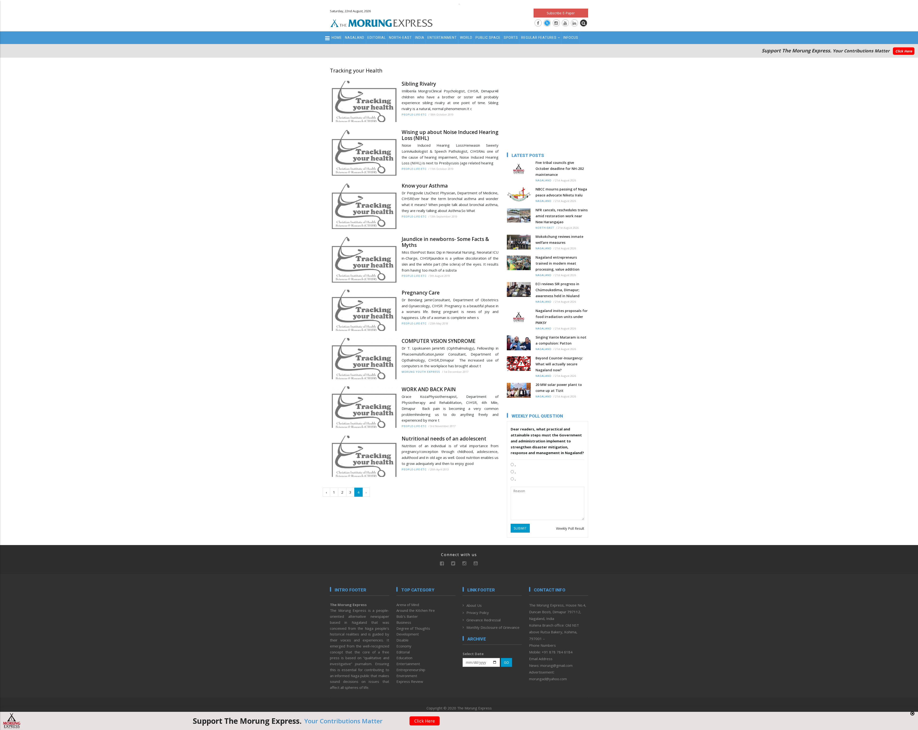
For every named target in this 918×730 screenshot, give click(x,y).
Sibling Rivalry (419, 84)
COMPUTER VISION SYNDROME (438, 341)
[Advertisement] (309, 414)
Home (337, 37)
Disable (402, 640)
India (419, 37)
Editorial (376, 37)
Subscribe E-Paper (561, 13)
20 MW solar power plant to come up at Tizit (559, 387)
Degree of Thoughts (413, 628)
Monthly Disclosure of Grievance (492, 627)
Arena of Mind (407, 604)
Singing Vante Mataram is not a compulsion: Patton (561, 340)
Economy (403, 646)
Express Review (409, 681)
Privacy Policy (477, 612)
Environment (406, 675)
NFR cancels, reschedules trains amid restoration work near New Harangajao (562, 216)
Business (403, 622)
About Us (474, 605)
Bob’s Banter (407, 616)
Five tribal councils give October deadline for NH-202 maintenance (560, 168)
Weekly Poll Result (570, 528)
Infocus (570, 37)
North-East (400, 37)
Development (407, 634)
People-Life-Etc (414, 114)
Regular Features (539, 37)
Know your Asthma (425, 186)
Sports (511, 37)
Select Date (473, 653)
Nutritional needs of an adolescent (444, 439)
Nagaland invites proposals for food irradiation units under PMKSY (562, 316)
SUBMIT (520, 528)
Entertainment (442, 37)
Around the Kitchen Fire (415, 610)
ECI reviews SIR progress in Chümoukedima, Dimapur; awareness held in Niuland (557, 290)
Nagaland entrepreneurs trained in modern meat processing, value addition (557, 263)
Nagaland (354, 37)
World (466, 37)
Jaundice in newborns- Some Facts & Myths (445, 242)
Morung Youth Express (421, 371)
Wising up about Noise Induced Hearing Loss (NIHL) (450, 135)
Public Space (488, 37)
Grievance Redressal (483, 620)
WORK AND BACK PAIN (429, 389)
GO (506, 662)
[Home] (381, 22)
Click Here (903, 51)
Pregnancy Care (421, 293)
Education (404, 657)
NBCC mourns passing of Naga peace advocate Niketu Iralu (561, 192)
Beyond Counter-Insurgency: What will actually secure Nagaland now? (559, 364)
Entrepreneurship (410, 669)
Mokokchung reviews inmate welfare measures (559, 239)
